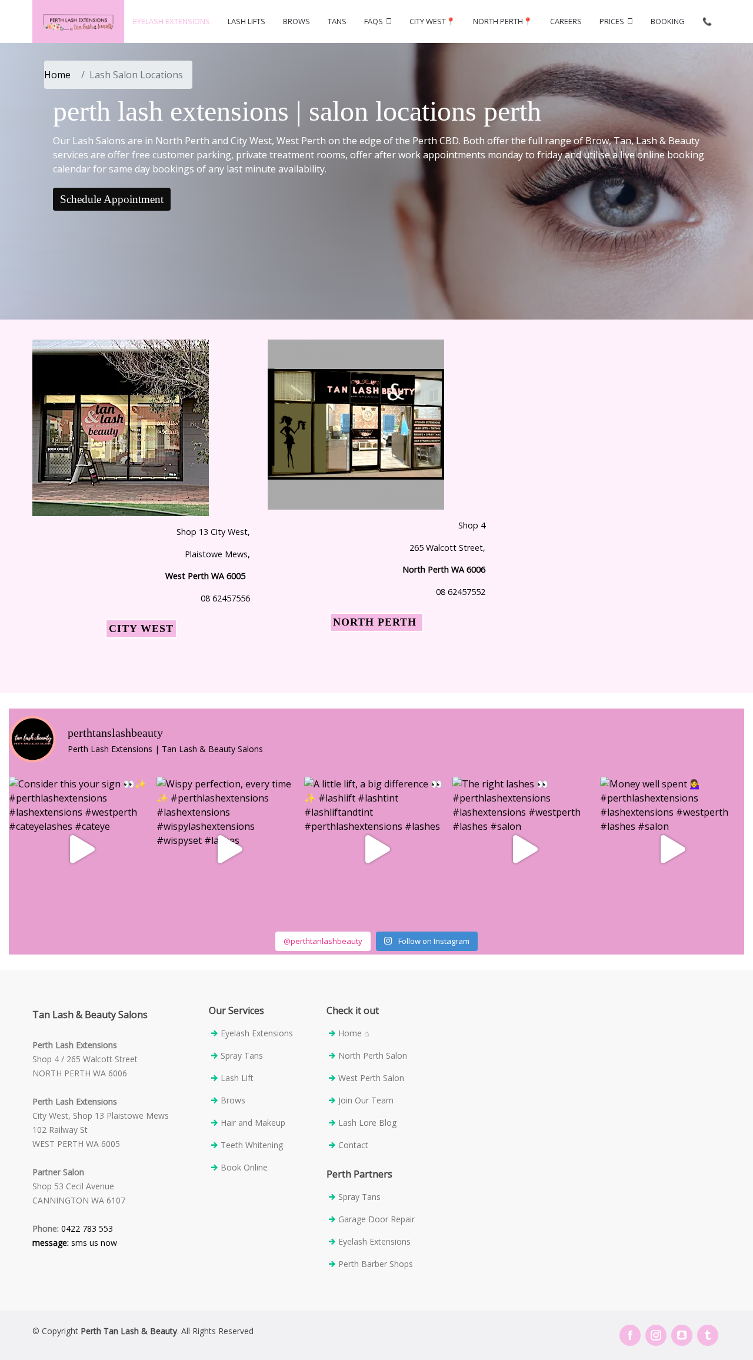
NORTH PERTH (376, 622)
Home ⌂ (353, 1033)
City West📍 (432, 21)
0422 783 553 (86, 1228)
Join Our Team (366, 1100)
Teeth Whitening (252, 1145)
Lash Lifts (246, 21)
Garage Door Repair (377, 1219)
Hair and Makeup (253, 1123)
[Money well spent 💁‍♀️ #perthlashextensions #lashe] (672, 849)
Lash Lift (237, 1078)
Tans (337, 21)
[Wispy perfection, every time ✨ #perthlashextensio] (228, 849)
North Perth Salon (372, 1056)
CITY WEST (141, 628)
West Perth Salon (371, 1078)
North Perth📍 (502, 21)
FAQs (373, 21)
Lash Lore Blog (367, 1123)
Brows (296, 21)
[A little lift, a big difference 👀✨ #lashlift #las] (376, 849)
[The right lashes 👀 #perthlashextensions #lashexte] (524, 849)
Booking (668, 21)
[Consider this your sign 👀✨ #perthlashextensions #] (81, 849)
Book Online (244, 1167)
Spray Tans (242, 1056)
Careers (566, 21)
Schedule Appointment (112, 199)
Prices (611, 21)
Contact (353, 1145)
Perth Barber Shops (375, 1264)
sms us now (74, 1242)
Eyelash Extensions (171, 21)
